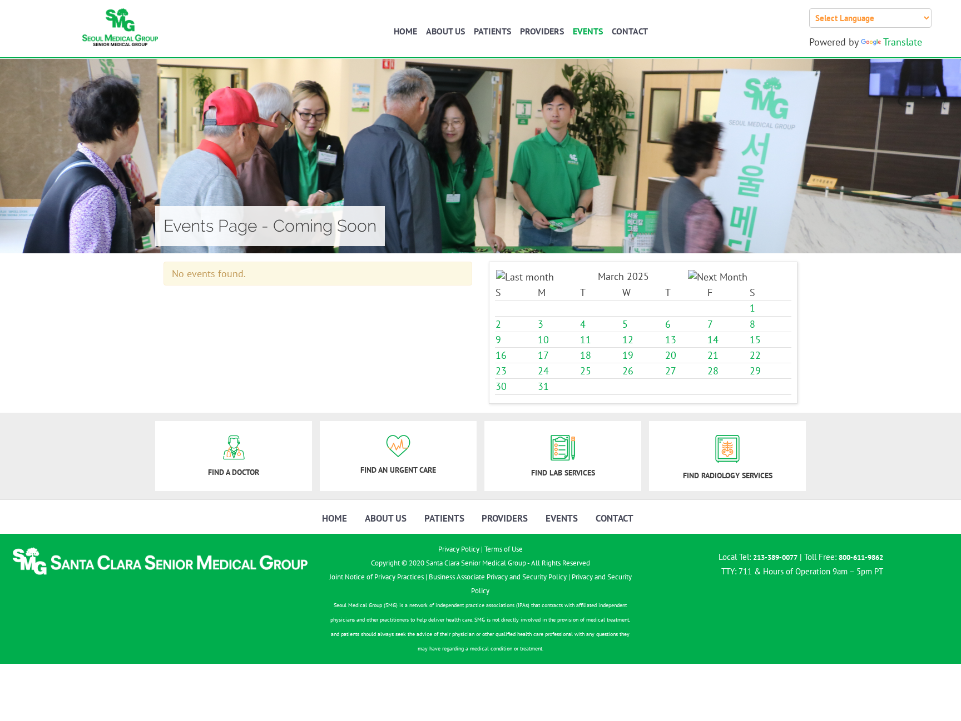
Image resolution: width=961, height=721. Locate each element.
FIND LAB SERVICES (563, 473)
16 (501, 355)
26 (627, 370)
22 (755, 355)
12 (627, 339)
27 (670, 370)
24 (543, 370)
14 (713, 339)
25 (585, 370)
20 (670, 355)
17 (543, 355)
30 (501, 386)
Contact (630, 31)
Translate (902, 42)
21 (713, 355)
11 (585, 339)
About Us (445, 31)
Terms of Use (503, 549)
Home (405, 31)
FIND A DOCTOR (233, 472)
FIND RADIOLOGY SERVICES (727, 475)
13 (670, 339)
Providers (542, 31)
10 (543, 339)
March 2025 (623, 276)
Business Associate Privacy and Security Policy (498, 577)
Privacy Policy (458, 549)
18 (585, 355)
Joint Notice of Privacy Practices (376, 577)
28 (713, 370)
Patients (492, 31)
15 (755, 339)
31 (543, 386)
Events (588, 31)
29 (755, 370)
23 (501, 370)
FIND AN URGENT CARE (398, 470)
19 (627, 355)
